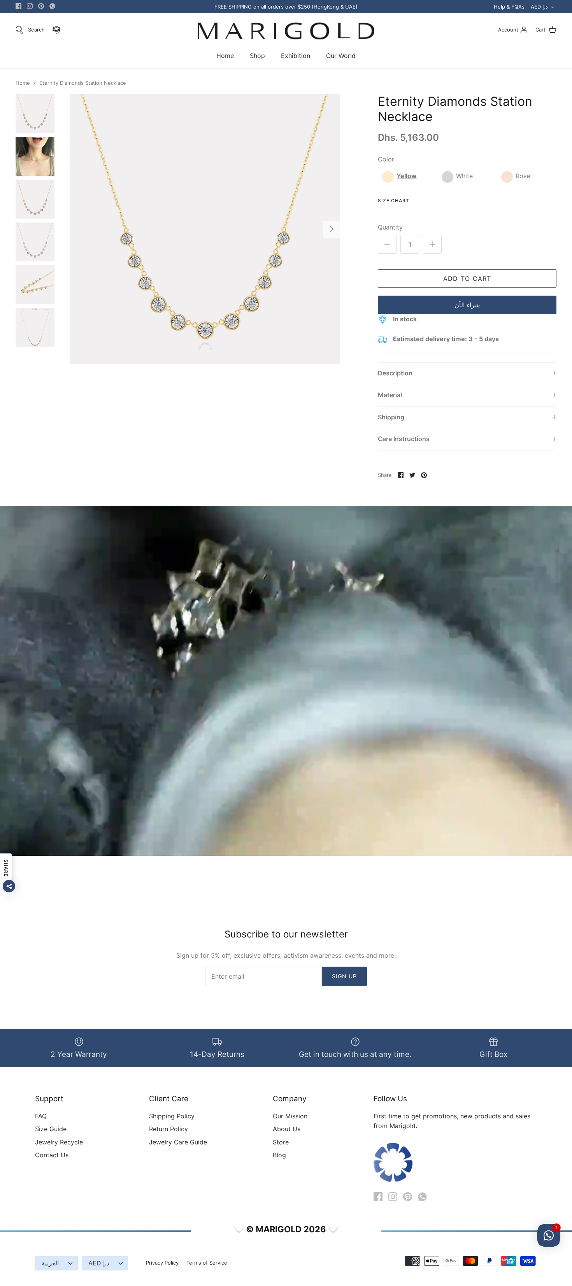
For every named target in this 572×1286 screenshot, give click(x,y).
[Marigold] (286, 31)
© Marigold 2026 (286, 1229)
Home (225, 56)
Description (395, 373)
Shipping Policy (172, 1116)
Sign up (344, 976)
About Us (286, 1129)
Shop (257, 56)
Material (390, 395)
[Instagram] (30, 6)
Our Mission (290, 1116)
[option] (205, 229)
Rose (523, 176)
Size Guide (51, 1129)
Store (281, 1142)
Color (386, 159)
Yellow (407, 176)
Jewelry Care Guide (178, 1142)
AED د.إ (539, 7)
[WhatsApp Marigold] (52, 6)
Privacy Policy (162, 1263)
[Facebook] (18, 6)
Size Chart (393, 200)
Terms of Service (206, 1263)
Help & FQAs (509, 7)
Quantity (390, 227)
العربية (50, 1263)
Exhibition (295, 56)
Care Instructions (404, 439)
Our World (341, 56)
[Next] (331, 229)
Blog (279, 1155)
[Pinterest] (41, 6)
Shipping (391, 417)
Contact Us (51, 1155)
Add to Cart (467, 278)
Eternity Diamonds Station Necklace (82, 83)
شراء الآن (467, 305)
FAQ (41, 1116)
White (464, 176)
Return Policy (168, 1129)
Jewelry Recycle (59, 1142)
